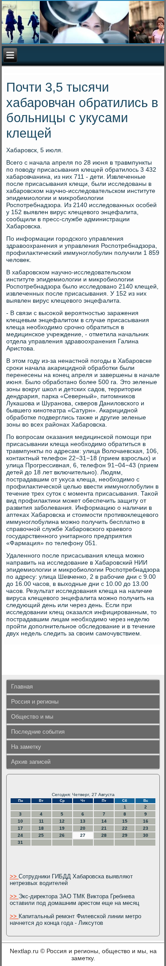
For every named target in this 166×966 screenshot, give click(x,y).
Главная (22, 686)
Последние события (38, 731)
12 (62, 821)
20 (82, 828)
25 (41, 835)
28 (104, 835)
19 (62, 828)
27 (82, 835)
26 (62, 835)
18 (41, 828)
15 (124, 821)
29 (124, 835)
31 (20, 842)
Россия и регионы (34, 701)
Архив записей (30, 761)
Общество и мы (32, 716)
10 (20, 821)
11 (41, 821)
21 (104, 828)
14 (104, 821)
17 (20, 828)
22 (124, 828)
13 (82, 821)
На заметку (26, 746)
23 (145, 828)
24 (20, 835)
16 (145, 821)
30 (145, 835)
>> (14, 876)
